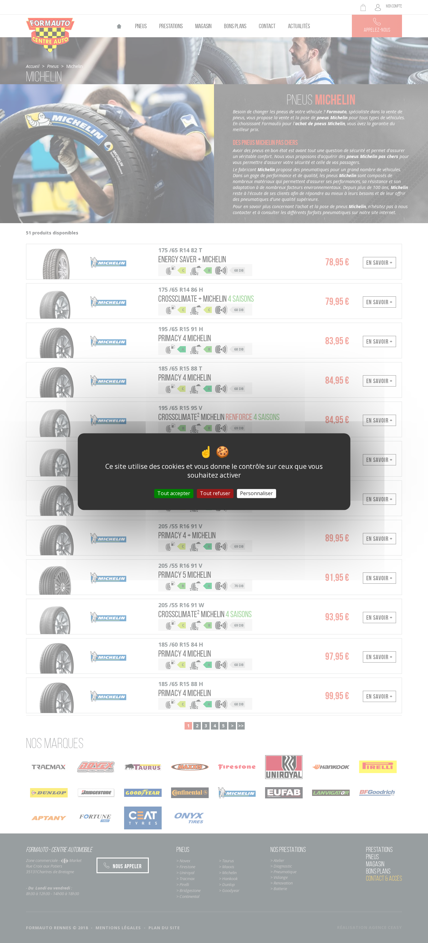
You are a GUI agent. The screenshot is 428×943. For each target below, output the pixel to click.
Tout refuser (215, 493)
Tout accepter (173, 493)
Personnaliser (256, 493)
